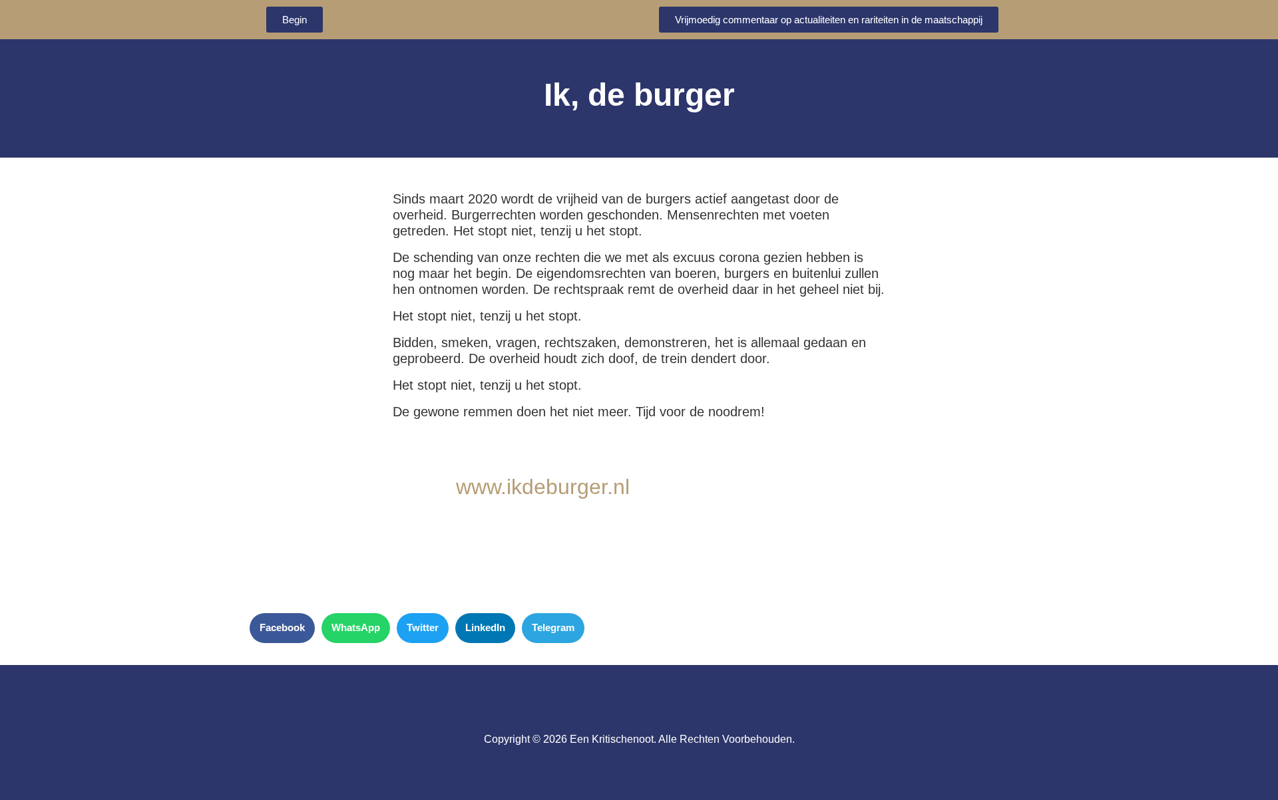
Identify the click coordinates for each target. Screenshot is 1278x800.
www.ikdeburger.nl (543, 487)
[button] (282, 628)
